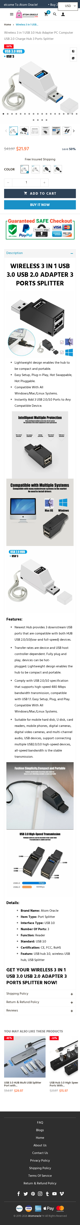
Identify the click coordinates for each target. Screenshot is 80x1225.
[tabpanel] (40, 84)
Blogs (40, 1130)
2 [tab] (7, 114)
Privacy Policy (40, 1161)
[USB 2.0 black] (58, 169)
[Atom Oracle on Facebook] (18, 1195)
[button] (6, 130)
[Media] (73, 57)
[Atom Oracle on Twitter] (26, 1195)
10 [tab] (42, 114)
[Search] (54, 14)
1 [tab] (3, 114)
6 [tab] (25, 114)
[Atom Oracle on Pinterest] (33, 1195)
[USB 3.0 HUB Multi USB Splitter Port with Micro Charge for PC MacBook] (25, 1057)
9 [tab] (38, 114)
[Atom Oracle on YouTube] (54, 1195)
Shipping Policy (17, 994)
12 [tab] (50, 114)
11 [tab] (46, 114)
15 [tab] (63, 114)
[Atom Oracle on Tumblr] (47, 1195)
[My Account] (62, 14)
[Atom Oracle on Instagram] (40, 1195)
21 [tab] (42, 120)
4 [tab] (16, 114)
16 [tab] (68, 114)
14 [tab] (59, 114)
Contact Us (40, 1153)
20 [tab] (38, 120)
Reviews (12, 1011)
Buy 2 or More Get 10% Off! (57, 5)
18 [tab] (76, 114)
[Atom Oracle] (27, 14)
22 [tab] (46, 120)
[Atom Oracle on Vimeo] (61, 1195)
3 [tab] (12, 114)
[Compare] (73, 50)
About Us (40, 1146)
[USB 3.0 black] (47, 169)
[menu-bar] (10, 14)
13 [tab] (55, 114)
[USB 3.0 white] (25, 169)
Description (14, 253)
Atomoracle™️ (36, 1216)
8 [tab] (33, 114)
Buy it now (40, 205)
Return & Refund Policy (22, 1002)
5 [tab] (20, 114)
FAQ (40, 1123)
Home (40, 1138)
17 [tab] (72, 114)
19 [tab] (33, 120)
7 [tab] (29, 114)
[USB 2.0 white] (36, 169)
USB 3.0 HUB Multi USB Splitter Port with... (22, 1083)
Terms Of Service (40, 1176)
